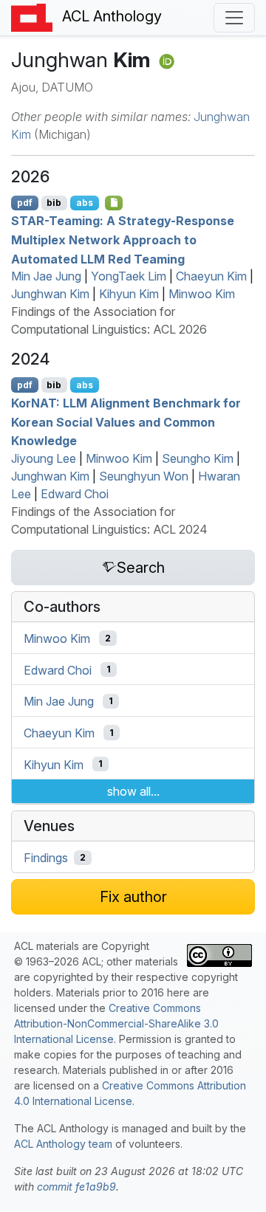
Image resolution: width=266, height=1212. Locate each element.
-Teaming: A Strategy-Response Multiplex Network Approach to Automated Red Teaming (122, 239)
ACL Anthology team (63, 1143)
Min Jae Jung (46, 276)
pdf (25, 202)
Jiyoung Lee (43, 458)
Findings (46, 857)
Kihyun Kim (129, 293)
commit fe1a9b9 (76, 1186)
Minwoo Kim (201, 293)
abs (84, 202)
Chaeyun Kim (211, 276)
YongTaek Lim (128, 276)
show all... (133, 791)
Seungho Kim (197, 458)
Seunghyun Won (143, 476)
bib (54, 202)
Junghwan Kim (50, 293)
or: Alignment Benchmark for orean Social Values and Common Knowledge (126, 422)
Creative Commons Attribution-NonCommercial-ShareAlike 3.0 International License (116, 1023)
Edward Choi (75, 493)
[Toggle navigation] (234, 17)
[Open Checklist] (114, 203)
